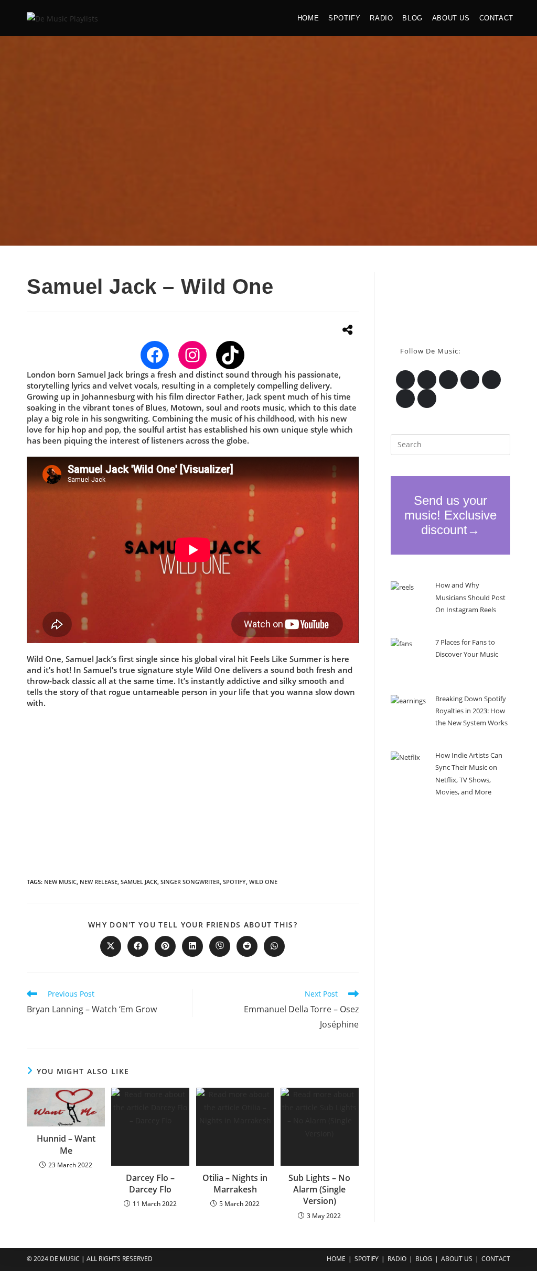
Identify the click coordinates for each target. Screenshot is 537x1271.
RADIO (397, 1258)
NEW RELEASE (98, 882)
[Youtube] (491, 379)
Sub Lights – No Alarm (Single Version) (319, 1189)
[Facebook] (155, 355)
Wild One (263, 882)
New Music (60, 882)
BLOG (423, 1258)
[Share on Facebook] (137, 946)
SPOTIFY (367, 1258)
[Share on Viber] (219, 946)
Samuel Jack (139, 882)
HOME (336, 1258)
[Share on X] (110, 946)
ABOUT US (456, 1258)
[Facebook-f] (469, 379)
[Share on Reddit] (247, 946)
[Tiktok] (426, 398)
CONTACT (495, 1258)
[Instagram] (192, 355)
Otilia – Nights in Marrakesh (234, 1183)
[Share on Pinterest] (165, 946)
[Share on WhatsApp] (274, 946)
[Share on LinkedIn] (192, 946)
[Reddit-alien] (405, 398)
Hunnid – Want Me (66, 1144)
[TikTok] (230, 355)
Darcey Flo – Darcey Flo (150, 1183)
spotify (234, 882)
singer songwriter (190, 882)
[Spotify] (448, 379)
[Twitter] (405, 379)
